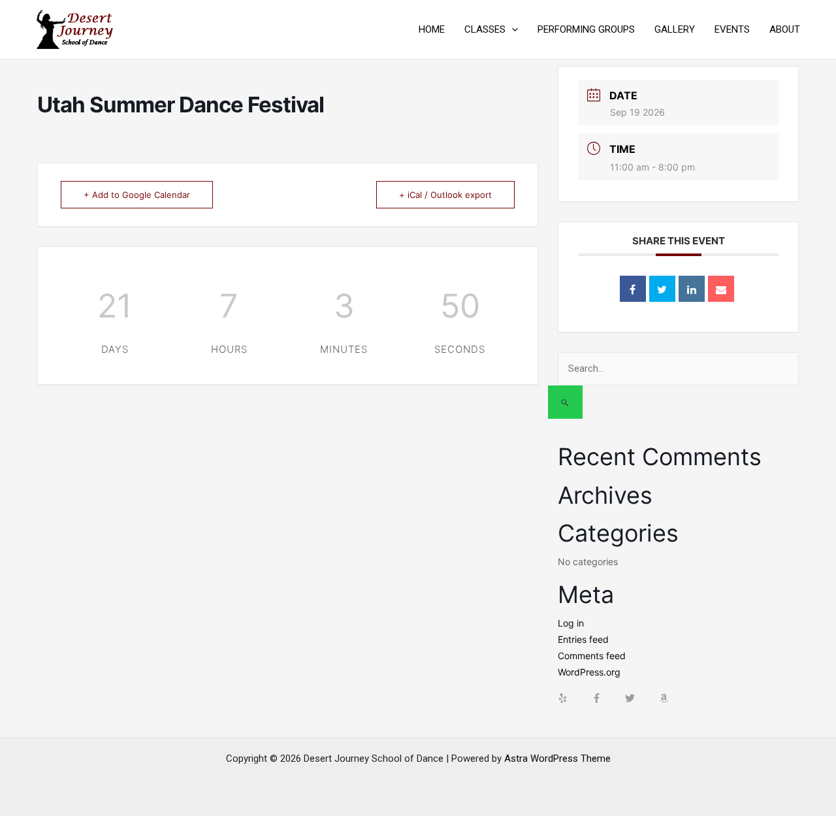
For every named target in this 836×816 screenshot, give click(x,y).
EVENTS (732, 29)
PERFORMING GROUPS (586, 29)
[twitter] (640, 698)
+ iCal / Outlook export (445, 194)
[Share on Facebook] (633, 289)
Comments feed (592, 655)
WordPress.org (589, 671)
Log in (571, 622)
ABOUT (784, 29)
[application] (512, 29)
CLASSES (485, 29)
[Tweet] (662, 289)
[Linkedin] (692, 289)
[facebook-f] (607, 698)
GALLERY (674, 29)
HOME (432, 29)
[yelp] (573, 698)
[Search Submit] (565, 402)
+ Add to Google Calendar (137, 194)
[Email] (721, 289)
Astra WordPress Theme (557, 758)
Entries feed (583, 639)
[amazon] (665, 698)
